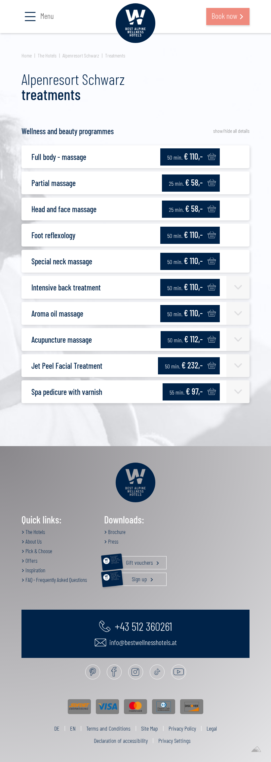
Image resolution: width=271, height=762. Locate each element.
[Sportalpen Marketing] (256, 749)
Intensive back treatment (66, 287)
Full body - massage (58, 157)
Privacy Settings (174, 740)
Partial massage (53, 183)
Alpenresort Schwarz (80, 55)
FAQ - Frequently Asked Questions (55, 579)
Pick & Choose (38, 551)
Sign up (129, 578)
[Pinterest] (92, 672)
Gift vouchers (132, 561)
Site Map (149, 728)
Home (26, 55)
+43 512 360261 (142, 626)
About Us (33, 541)
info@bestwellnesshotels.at (142, 642)
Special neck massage (61, 261)
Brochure (116, 531)
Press (112, 541)
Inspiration (34, 570)
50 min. (185, 156)
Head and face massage (64, 209)
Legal (212, 728)
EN (73, 728)
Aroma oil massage (57, 313)
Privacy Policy (182, 728)
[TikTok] (157, 672)
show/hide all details (231, 131)
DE (56, 728)
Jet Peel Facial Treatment (66, 365)
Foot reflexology (53, 235)
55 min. (186, 391)
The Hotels (47, 55)
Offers (30, 560)
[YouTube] (178, 672)
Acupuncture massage (61, 339)
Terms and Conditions (108, 728)
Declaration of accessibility (121, 740)
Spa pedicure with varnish (66, 392)
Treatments (115, 55)
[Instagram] (135, 672)
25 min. (186, 182)
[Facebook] (114, 672)
